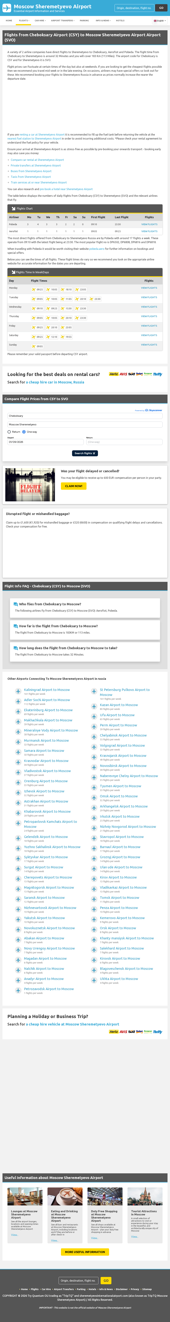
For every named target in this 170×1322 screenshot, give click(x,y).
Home (9, 20)
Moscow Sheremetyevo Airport (52, 7)
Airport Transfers (62, 20)
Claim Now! (73, 486)
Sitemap (147, 1289)
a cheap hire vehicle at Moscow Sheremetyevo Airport (72, 1024)
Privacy (135, 1289)
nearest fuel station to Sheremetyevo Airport (34, 138)
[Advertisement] (85, 106)
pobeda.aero (96, 248)
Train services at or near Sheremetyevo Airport (39, 182)
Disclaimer (122, 1289)
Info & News (102, 20)
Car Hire (39, 20)
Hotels (120, 20)
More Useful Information (85, 1251)
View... (14, 1234)
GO (161, 7)
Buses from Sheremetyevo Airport (31, 171)
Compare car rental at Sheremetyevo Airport (37, 159)
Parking (84, 20)
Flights (23, 20)
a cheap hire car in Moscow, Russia (55, 382)
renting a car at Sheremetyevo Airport (42, 134)
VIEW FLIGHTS (149, 224)
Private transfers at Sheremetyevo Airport (36, 165)
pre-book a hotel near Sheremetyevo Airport (66, 189)
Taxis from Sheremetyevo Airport (31, 176)
